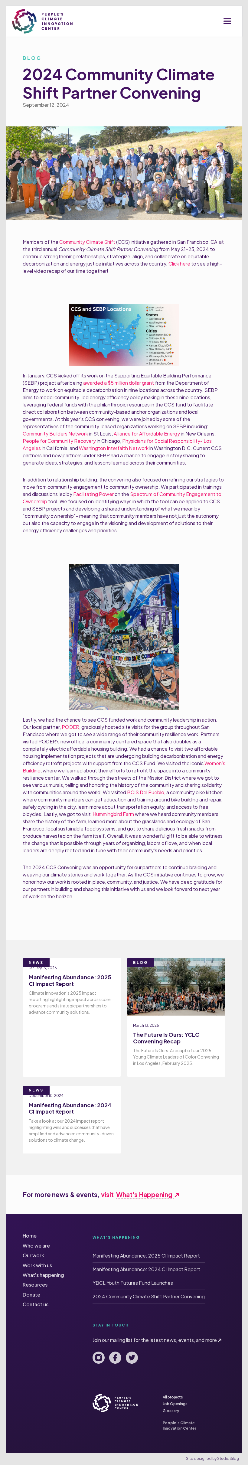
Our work (33, 1255)
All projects (173, 1397)
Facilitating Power (93, 494)
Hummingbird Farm (113, 814)
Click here (179, 263)
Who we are (36, 1245)
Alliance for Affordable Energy (147, 433)
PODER (70, 727)
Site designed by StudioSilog (212, 1458)
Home (30, 1235)
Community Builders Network (55, 433)
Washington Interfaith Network (113, 448)
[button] (227, 21)
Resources (35, 1284)
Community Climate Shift (87, 242)
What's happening (43, 1275)
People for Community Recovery (59, 441)
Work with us (37, 1265)
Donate (31, 1294)
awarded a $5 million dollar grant (118, 383)
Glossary (171, 1410)
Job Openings (175, 1403)
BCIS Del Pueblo (145, 792)
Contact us (35, 1304)
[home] (42, 21)
